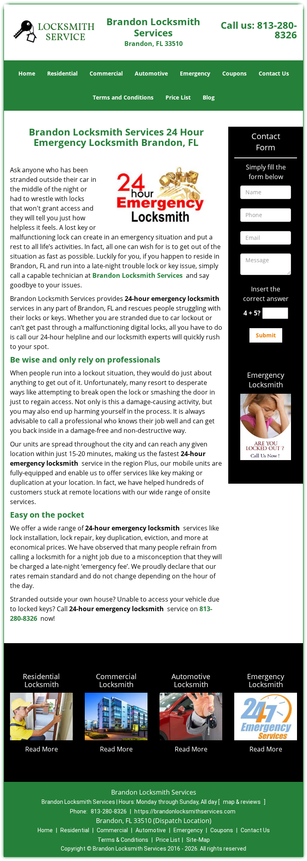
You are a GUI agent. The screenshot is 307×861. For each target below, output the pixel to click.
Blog (209, 97)
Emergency (195, 73)
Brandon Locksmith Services (137, 275)
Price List (178, 97)
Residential (62, 73)
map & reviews (242, 802)
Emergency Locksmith (265, 379)
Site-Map (198, 840)
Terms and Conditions (123, 97)
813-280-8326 (277, 29)
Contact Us (274, 73)
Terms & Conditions (123, 840)
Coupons (234, 73)
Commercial (106, 73)
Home (26, 73)
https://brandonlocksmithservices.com (184, 811)
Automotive (151, 73)
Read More (41, 749)
